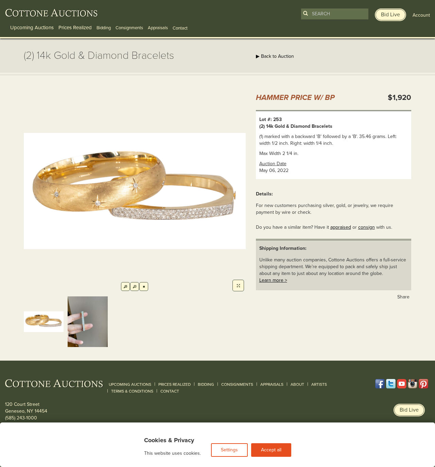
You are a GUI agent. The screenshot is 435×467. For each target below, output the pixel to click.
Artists (319, 384)
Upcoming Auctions (32, 27)
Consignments (129, 28)
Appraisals (158, 28)
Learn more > (273, 280)
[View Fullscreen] (238, 285)
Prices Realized (75, 27)
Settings (229, 450)
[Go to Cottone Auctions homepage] (51, 12)
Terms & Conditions (132, 391)
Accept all (271, 450)
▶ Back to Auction (275, 56)
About (297, 384)
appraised (340, 227)
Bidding (104, 28)
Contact (169, 391)
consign (366, 227)
